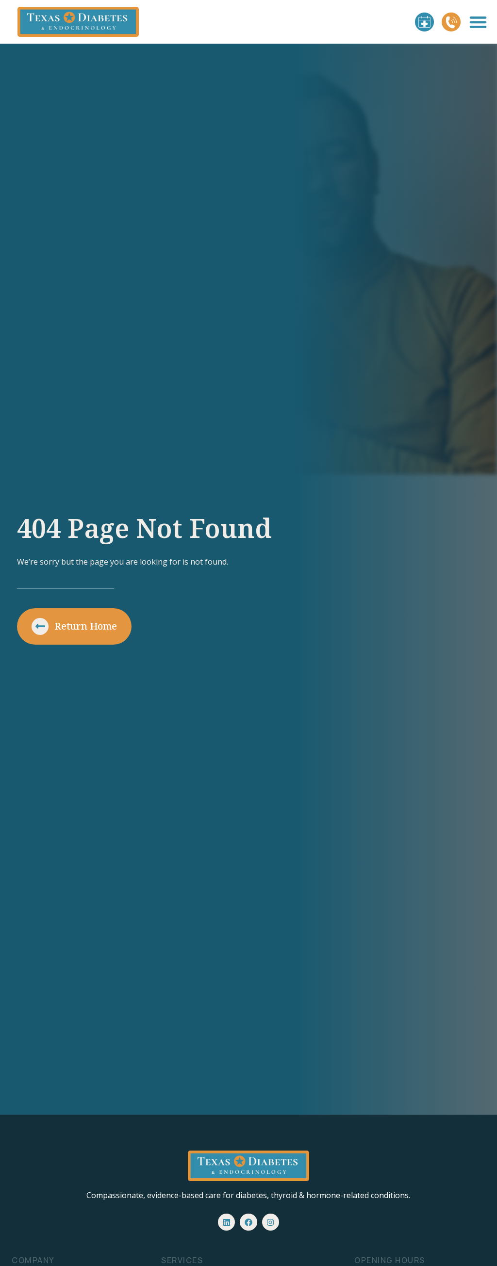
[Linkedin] (226, 1222)
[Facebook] (248, 1222)
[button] (478, 22)
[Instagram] (270, 1222)
